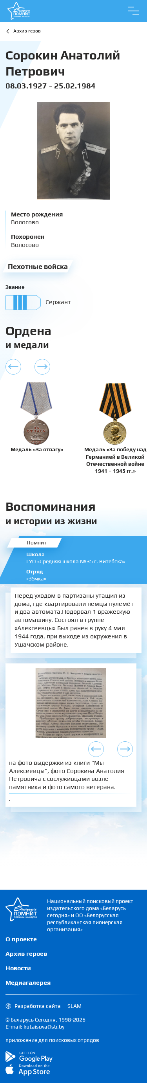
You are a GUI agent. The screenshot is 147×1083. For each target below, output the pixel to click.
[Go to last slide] (96, 749)
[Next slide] (125, 749)
